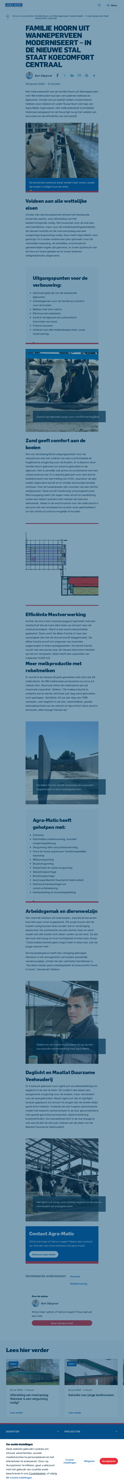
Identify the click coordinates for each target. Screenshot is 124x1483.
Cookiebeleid (37, 1473)
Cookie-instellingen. (21, 1477)
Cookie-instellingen (70, 1461)
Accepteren (108, 1461)
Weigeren (89, 1461)
